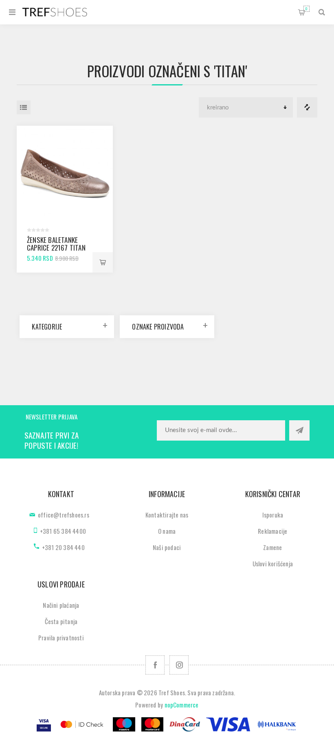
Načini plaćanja (61, 604)
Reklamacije (272, 530)
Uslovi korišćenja (273, 563)
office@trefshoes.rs (63, 514)
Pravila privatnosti (61, 637)
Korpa (306, 8)
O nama (167, 530)
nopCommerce (182, 704)
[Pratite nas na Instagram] (179, 665)
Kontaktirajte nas (166, 514)
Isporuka (272, 514)
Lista (24, 107)
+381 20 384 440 (63, 547)
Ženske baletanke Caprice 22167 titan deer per (56, 247)
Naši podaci (167, 547)
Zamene (272, 547)
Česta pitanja (61, 621)
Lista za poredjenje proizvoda (307, 107)
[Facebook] (155, 665)
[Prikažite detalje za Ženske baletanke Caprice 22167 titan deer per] (65, 174)
